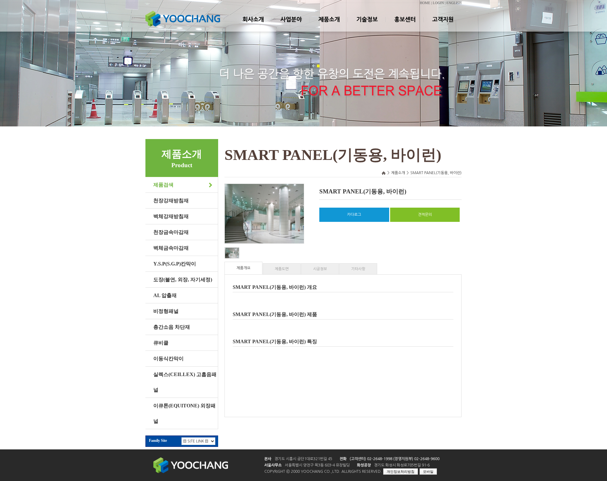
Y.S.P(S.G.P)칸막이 (174, 263)
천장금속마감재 (171, 232)
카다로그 (354, 214)
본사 (267, 459)
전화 (343, 459)
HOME (425, 3)
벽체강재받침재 (171, 216)
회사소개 (253, 25)
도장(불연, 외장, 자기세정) (182, 279)
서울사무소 (273, 465)
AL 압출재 (165, 295)
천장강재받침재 (171, 200)
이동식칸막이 (168, 358)
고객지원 (443, 25)
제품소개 (329, 25)
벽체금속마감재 (171, 248)
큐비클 (161, 342)
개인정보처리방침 (400, 471)
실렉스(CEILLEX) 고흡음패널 (185, 382)
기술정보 (367, 25)
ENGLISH (454, 3)
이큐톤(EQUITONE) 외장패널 (184, 413)
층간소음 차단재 (171, 327)
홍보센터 (405, 25)
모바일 (428, 471)
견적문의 (425, 214)
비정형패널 (166, 311)
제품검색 (163, 184)
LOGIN (438, 3)
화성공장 (364, 465)
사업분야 (291, 25)
